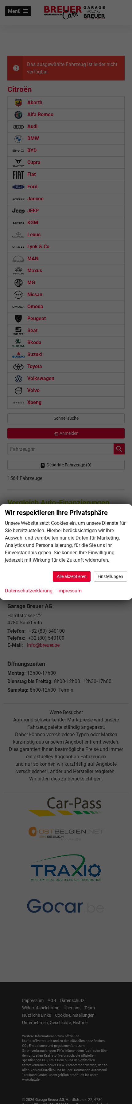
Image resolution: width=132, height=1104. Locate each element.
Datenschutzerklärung (28, 591)
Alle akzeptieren (72, 576)
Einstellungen (110, 576)
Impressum (69, 591)
